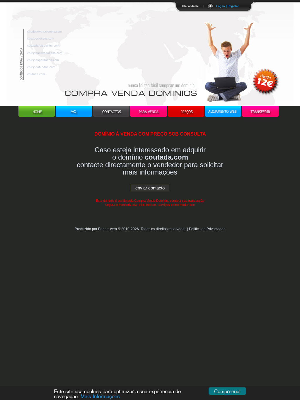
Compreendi (227, 391)
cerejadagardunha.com (43, 59)
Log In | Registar (227, 6)
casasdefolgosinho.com (43, 44)
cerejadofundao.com (41, 66)
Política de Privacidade (207, 229)
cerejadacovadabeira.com (44, 52)
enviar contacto (150, 187)
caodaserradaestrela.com (44, 30)
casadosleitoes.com (40, 37)
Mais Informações (100, 396)
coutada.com (36, 73)
